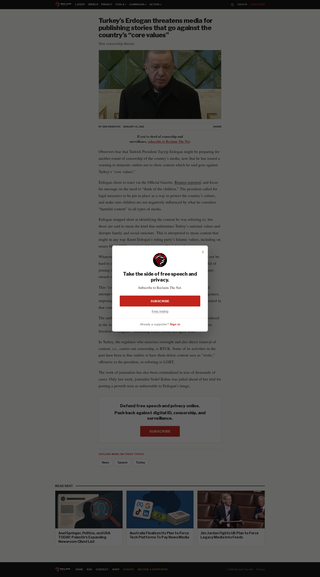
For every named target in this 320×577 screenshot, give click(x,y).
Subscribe (160, 301)
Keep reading (160, 311)
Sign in (175, 324)
